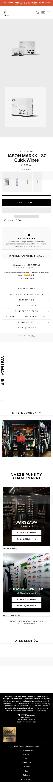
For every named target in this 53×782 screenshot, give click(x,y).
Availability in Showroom (26, 294)
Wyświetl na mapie (26, 532)
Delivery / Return (26, 311)
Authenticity (26, 289)
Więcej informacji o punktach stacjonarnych (26, 622)
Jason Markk (26, 152)
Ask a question (26, 328)
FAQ (26, 758)
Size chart (26, 762)
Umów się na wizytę (27, 605)
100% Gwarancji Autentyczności (26, 746)
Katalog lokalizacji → (11, 549)
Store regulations (26, 750)
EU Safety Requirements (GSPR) (26, 317)
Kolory (26, 169)
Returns (26, 754)
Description (26, 300)
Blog (26, 771)
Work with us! (26, 779)
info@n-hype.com (29, 722)
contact (26, 767)
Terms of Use (26, 322)
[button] (26, 210)
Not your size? (26, 306)
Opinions (26, 775)
